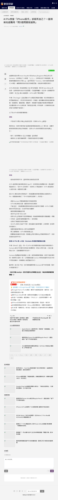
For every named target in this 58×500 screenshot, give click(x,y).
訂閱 (42, 491)
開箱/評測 (29, 8)
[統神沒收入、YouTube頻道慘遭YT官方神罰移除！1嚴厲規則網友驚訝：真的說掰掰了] (9, 370)
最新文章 (4, 8)
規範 (6, 471)
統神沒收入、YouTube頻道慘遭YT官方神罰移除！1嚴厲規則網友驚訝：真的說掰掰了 (34, 369)
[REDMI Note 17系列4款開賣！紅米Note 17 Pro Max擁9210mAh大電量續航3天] (9, 418)
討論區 (6, 451)
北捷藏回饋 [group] (4, 12)
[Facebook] (14, 491)
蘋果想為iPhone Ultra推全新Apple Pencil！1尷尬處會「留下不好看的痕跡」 (37, 338)
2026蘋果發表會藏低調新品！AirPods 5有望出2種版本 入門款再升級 (37, 347)
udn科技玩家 (6, 15)
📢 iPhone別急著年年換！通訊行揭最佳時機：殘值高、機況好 (30, 302)
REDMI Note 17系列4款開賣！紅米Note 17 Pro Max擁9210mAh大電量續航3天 (33, 416)
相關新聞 (7, 395)
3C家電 (36, 8)
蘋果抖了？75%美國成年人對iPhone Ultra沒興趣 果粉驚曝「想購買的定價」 (34, 424)
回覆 (52, 471)
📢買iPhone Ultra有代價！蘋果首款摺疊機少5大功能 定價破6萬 (31, 295)
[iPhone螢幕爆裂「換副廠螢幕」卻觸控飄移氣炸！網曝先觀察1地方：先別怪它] (9, 379)
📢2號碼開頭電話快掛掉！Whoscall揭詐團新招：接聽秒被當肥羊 (31, 305)
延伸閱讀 (7, 364)
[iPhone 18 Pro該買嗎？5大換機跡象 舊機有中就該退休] (9, 409)
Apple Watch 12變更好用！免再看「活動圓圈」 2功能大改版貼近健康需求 (37, 330)
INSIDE (38, 272)
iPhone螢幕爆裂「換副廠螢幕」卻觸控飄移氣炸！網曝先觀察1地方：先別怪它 (34, 377)
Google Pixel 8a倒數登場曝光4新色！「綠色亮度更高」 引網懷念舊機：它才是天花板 (34, 387)
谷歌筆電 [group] (33, 12)
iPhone (21, 355)
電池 (26, 355)
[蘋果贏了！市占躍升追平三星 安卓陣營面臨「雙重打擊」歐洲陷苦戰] (9, 434)
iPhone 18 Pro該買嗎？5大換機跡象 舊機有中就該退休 (32, 407)
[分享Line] (5, 79)
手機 (11, 358)
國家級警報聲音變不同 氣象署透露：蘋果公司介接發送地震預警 (34, 441)
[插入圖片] (48, 471)
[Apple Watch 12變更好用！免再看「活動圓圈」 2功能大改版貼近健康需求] (15, 331)
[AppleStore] (25, 491)
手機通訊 (11, 8)
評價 (36, 355)
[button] (55, 3)
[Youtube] (53, 3)
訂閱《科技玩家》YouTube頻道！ (30, 285)
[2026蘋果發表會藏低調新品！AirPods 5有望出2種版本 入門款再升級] (15, 348)
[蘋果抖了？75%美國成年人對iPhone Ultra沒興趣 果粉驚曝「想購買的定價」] (9, 426)
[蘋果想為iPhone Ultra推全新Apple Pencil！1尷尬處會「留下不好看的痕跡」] (15, 340)
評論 (40, 355)
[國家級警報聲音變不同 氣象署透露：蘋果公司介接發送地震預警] (9, 443)
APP (45, 355)
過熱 (31, 355)
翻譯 (50, 355)
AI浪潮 (53, 8)
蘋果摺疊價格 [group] (14, 12)
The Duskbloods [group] (44, 12)
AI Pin (11, 355)
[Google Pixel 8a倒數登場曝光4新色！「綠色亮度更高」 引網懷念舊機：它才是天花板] (9, 389)
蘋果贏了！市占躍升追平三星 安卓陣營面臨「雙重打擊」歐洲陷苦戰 (34, 433)
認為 (22, 98)
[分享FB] (5, 74)
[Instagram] (17, 491)
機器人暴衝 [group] (24, 12)
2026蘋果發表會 (15, 325)
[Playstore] (22, 491)
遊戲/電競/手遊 (45, 8)
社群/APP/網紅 (20, 8)
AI (16, 355)
